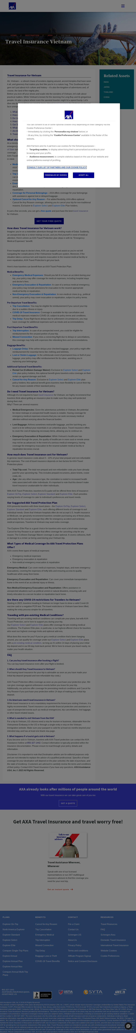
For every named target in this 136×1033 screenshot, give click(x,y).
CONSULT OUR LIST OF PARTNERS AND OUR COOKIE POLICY (56, 167)
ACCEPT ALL (84, 175)
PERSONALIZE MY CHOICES (56, 175)
